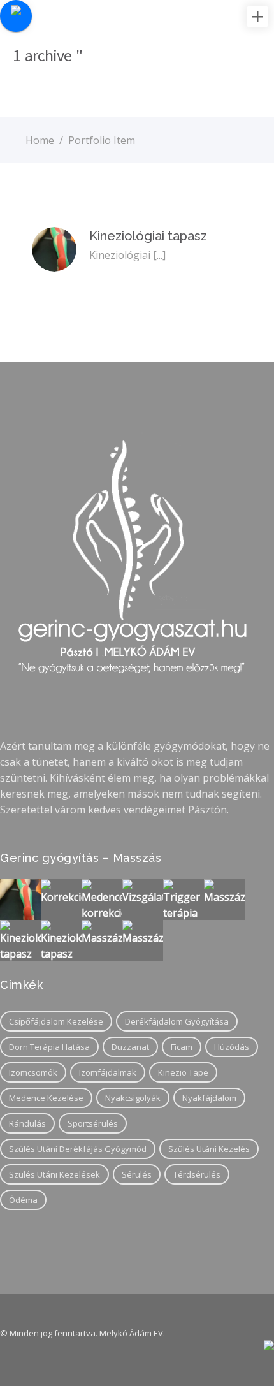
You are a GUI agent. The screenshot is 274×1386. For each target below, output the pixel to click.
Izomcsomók (33, 1072)
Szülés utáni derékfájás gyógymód (78, 1149)
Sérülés (137, 1174)
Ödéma (23, 1200)
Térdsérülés (196, 1174)
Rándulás (27, 1123)
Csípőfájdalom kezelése (56, 1021)
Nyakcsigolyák (133, 1098)
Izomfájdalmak (107, 1072)
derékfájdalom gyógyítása (177, 1021)
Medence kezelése (46, 1098)
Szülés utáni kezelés (209, 1149)
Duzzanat (130, 1047)
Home (39, 140)
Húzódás (231, 1047)
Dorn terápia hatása (49, 1047)
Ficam (181, 1047)
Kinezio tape (183, 1072)
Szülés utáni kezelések (54, 1174)
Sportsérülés (93, 1123)
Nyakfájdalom (209, 1098)
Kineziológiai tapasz (148, 236)
